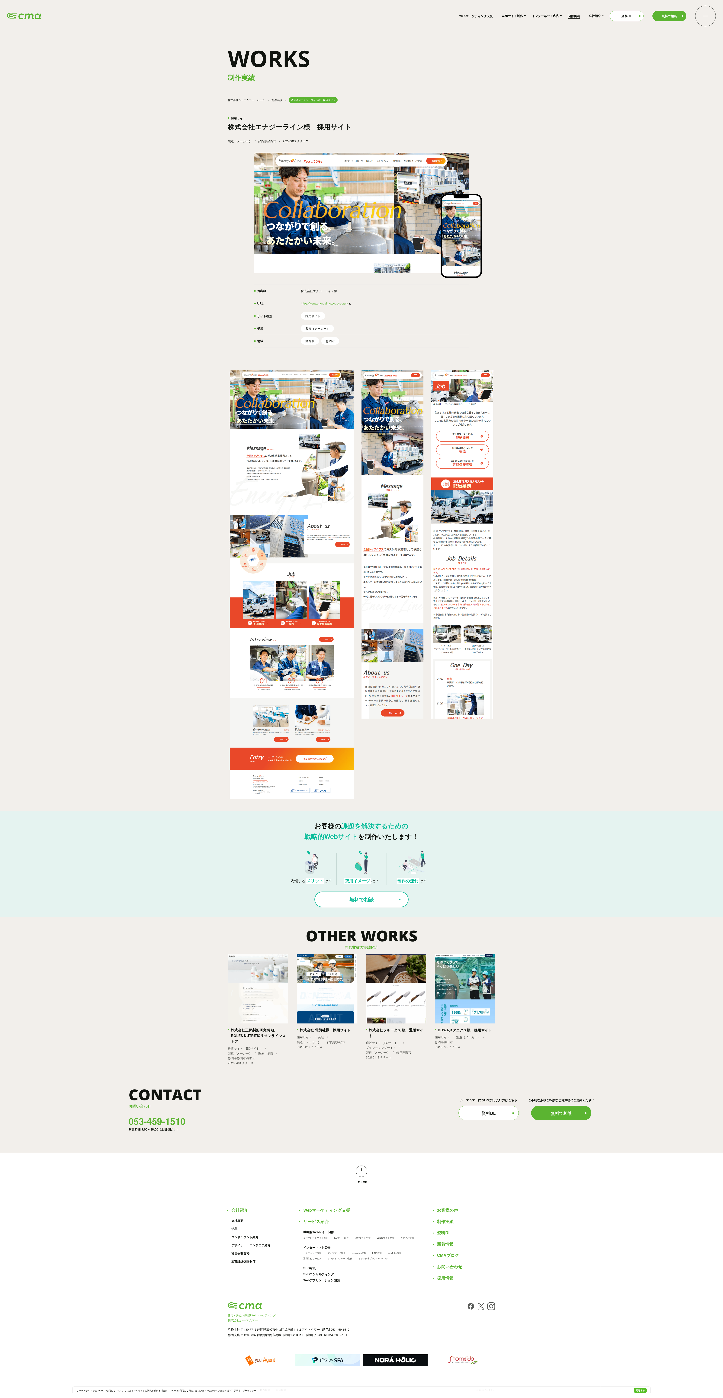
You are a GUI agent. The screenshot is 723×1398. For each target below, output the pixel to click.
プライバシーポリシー (245, 1390)
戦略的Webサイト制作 (318, 1232)
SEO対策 (309, 1268)
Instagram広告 (359, 1253)
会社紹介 (595, 16)
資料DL (627, 16)
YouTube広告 (394, 1253)
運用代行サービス (312, 1258)
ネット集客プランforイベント (373, 1258)
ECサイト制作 (341, 1238)
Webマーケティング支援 (476, 16)
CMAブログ (448, 1255)
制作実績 (574, 16)
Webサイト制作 (512, 16)
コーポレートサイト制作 (315, 1238)
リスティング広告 (312, 1253)
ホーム (246, 100)
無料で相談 (669, 16)
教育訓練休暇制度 (243, 1261)
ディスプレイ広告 (336, 1253)
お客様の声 (447, 1210)
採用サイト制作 (363, 1238)
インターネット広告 (545, 16)
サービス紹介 (316, 1221)
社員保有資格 (240, 1253)
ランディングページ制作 (339, 1258)
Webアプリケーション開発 (321, 1280)
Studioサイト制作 (385, 1238)
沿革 (234, 1228)
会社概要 (237, 1220)
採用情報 (445, 1278)
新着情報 (445, 1244)
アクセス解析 (407, 1238)
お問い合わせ (450, 1266)
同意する (640, 1390)
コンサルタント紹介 (245, 1237)
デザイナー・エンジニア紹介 (251, 1245)
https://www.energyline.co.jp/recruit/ (324, 303)
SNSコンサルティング (318, 1274)
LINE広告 (377, 1253)
